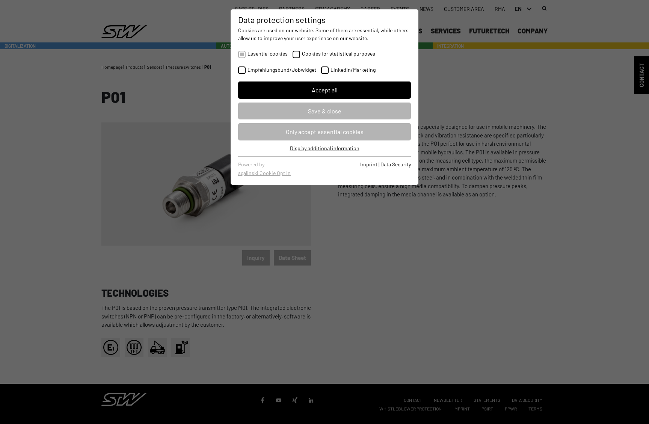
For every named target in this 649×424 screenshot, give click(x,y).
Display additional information (324, 148)
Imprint (368, 164)
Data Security (395, 164)
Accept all (325, 90)
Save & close (324, 111)
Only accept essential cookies (325, 131)
